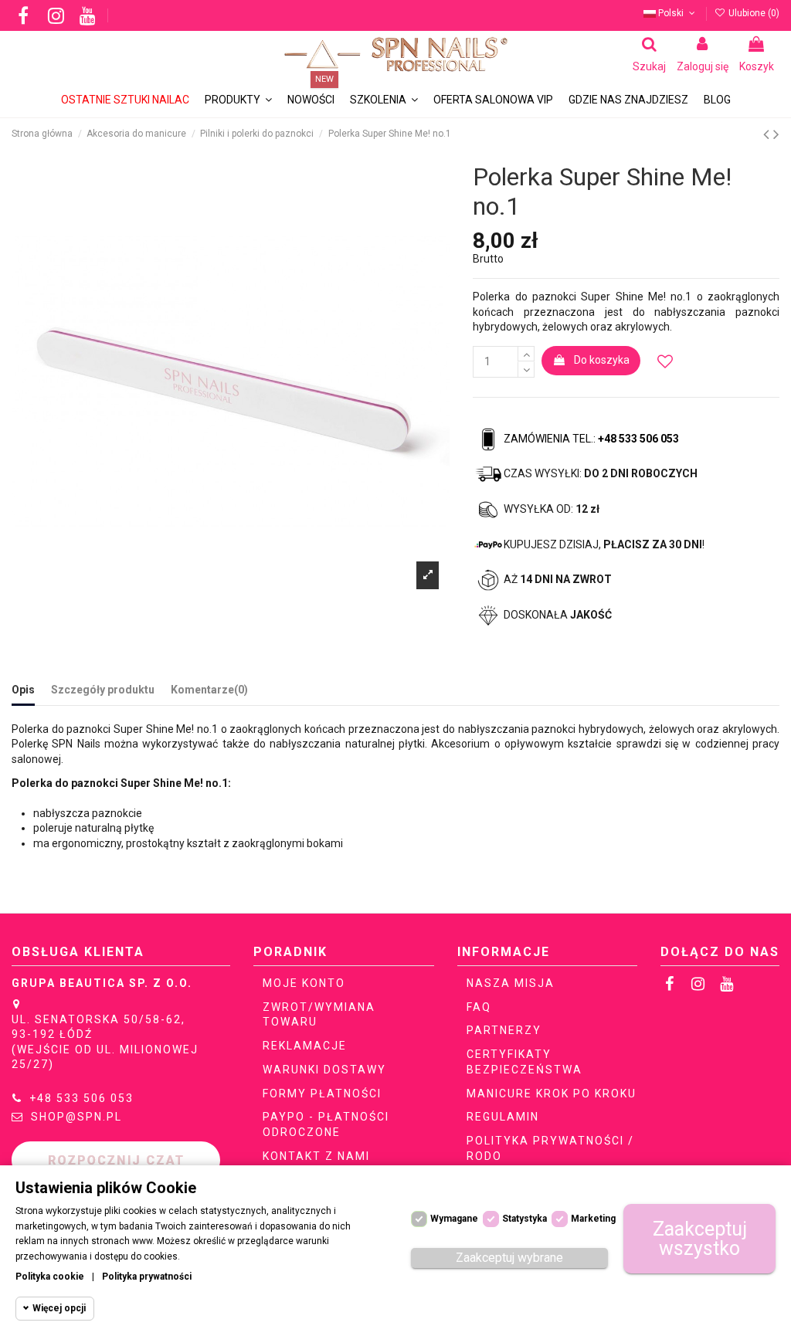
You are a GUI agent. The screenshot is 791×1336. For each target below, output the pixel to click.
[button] (384, 100)
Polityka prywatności (147, 1276)
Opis (23, 689)
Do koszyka (602, 360)
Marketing (593, 1218)
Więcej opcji (59, 1308)
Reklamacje (305, 1045)
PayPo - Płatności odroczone (326, 1124)
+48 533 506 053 (81, 1098)
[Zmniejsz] (526, 369)
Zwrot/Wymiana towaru (319, 1015)
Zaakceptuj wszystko (700, 1239)
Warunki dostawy (324, 1069)
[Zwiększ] (526, 353)
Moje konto (304, 983)
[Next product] (776, 134)
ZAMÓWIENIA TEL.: (591, 438)
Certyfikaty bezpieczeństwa (524, 1062)
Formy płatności (322, 1093)
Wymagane (454, 1218)
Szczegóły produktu (102, 689)
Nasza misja (511, 983)
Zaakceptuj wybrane (509, 1257)
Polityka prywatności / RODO (550, 1148)
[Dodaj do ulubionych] (665, 362)
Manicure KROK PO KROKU (552, 1093)
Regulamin (503, 1117)
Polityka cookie (49, 1276)
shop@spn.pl (76, 1117)
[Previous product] (768, 134)
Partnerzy (504, 1030)
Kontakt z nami (316, 1156)
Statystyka (524, 1218)
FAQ (479, 1007)
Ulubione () (752, 13)
